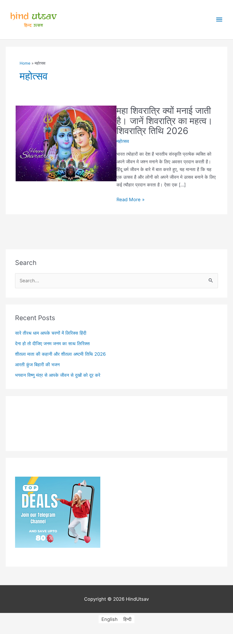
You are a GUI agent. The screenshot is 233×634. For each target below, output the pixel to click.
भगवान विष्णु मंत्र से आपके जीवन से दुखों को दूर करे (57, 375)
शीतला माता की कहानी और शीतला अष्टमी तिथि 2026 (60, 354)
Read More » (130, 199)
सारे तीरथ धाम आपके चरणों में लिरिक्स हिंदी (50, 333)
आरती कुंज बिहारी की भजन (37, 364)
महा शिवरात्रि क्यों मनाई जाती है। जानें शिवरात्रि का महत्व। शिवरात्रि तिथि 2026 (164, 121)
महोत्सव (122, 141)
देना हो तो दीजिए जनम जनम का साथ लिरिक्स (52, 343)
